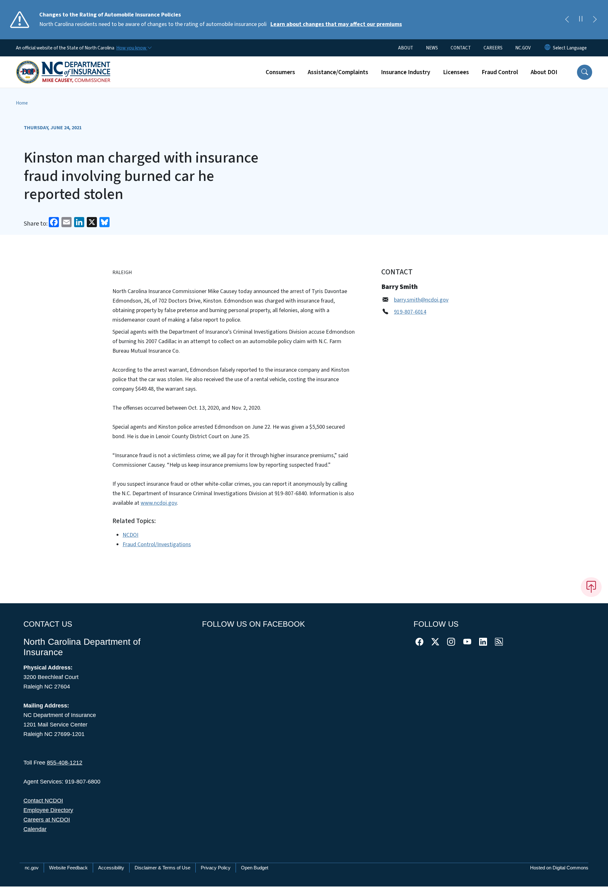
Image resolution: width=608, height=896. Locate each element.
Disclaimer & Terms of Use (162, 867)
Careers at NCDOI (46, 819)
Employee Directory (48, 810)
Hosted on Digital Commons (559, 867)
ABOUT (405, 47)
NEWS (432, 47)
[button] (584, 72)
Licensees (456, 72)
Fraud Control (500, 72)
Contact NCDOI (43, 800)
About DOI (544, 72)
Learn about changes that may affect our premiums (336, 24)
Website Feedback (68, 867)
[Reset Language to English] (547, 48)
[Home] (63, 65)
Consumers (280, 72)
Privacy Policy (216, 867)
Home (22, 102)
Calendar (35, 829)
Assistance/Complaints (338, 72)
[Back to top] (591, 587)
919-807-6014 (410, 312)
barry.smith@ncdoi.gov (421, 300)
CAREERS (493, 47)
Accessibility (111, 867)
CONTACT (461, 47)
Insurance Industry (405, 72)
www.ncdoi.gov (159, 503)
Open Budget (254, 867)
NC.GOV (523, 47)
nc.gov (32, 867)
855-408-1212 (64, 762)
